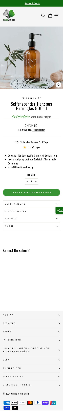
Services (9, 323)
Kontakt (9, 314)
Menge (31, 175)
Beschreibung (15, 204)
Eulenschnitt (31, 98)
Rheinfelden (12, 368)
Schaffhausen (13, 376)
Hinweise (11, 218)
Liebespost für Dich (18, 384)
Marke (9, 226)
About (7, 331)
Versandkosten (38, 129)
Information (12, 339)
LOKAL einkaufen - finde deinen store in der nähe (26, 350)
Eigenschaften (16, 211)
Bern (6, 359)
